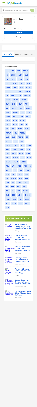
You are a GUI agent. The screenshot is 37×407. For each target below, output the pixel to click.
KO (7, 129)
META (15, 116)
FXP (12, 187)
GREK (8, 125)
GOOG (22, 120)
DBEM (14, 203)
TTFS (8, 100)
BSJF (19, 96)
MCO (20, 79)
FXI (15, 170)
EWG (20, 129)
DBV (24, 187)
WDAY (15, 112)
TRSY (20, 174)
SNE (7, 154)
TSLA (21, 154)
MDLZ (13, 129)
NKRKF (27, 195)
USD (14, 199)
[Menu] (4, 3)
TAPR (22, 83)
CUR (22, 112)
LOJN (29, 112)
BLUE (15, 120)
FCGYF (20, 137)
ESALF (16, 162)
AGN (22, 145)
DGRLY (8, 133)
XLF (7, 104)
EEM (7, 183)
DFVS (8, 87)
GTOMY (9, 145)
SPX (21, 125)
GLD (7, 174)
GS (13, 183)
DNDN (14, 149)
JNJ (7, 79)
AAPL (8, 158)
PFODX (15, 158)
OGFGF (8, 141)
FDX (26, 104)
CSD (12, 96)
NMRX (8, 116)
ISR (22, 116)
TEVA (29, 158)
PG (7, 75)
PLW (7, 207)
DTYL (15, 87)
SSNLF (27, 92)
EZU (26, 79)
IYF (18, 187)
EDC (13, 195)
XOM (26, 129)
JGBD (27, 199)
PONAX (15, 100)
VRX (7, 149)
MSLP (21, 108)
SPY (7, 203)
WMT (20, 92)
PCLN (15, 125)
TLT (7, 92)
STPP (13, 92)
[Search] (32, 10)
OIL (7, 96)
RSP (22, 158)
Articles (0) (8, 54)
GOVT (25, 191)
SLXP (29, 145)
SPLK (28, 116)
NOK (28, 149)
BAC (13, 174)
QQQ (19, 183)
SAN (21, 141)
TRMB (13, 108)
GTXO (8, 112)
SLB (13, 137)
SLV (26, 174)
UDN (7, 191)
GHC (12, 71)
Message (18, 37)
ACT (16, 145)
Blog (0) (18, 54)
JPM (20, 178)
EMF (20, 170)
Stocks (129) (28, 54)
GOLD (13, 178)
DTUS (28, 87)
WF (13, 166)
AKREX (23, 100)
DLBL (29, 83)
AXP (20, 75)
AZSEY (22, 133)
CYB (7, 195)
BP (27, 137)
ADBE (28, 154)
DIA (7, 178)
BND (21, 87)
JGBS (26, 183)
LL (6, 71)
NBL (15, 133)
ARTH (14, 154)
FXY (20, 199)
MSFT (22, 149)
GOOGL (28, 108)
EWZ (27, 203)
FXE (25, 166)
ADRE (20, 195)
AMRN (23, 162)
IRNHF (27, 170)
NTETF (8, 170)
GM (7, 108)
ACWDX (27, 96)
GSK (15, 141)
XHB (13, 104)
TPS (26, 178)
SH (13, 191)
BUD (26, 75)
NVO (7, 137)
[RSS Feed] (14, 22)
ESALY (8, 162)
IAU (7, 187)
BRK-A (25, 71)
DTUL (15, 83)
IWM (19, 166)
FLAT (7, 83)
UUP (18, 191)
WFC (13, 79)
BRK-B (13, 75)
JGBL (8, 199)
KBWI (20, 104)
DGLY (8, 120)
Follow (18, 32)
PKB (20, 203)
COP (18, 71)
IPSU (7, 166)
